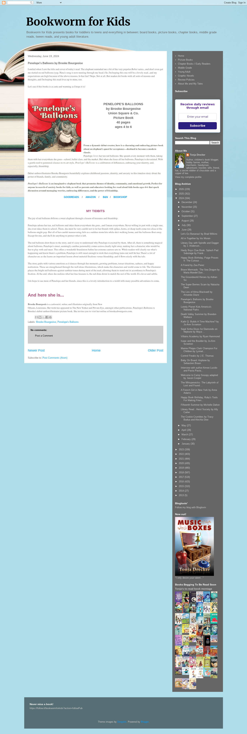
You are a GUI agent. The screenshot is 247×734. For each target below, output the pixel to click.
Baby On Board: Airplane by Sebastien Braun (195, 362)
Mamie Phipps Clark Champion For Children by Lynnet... (199, 350)
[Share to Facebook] (47, 317)
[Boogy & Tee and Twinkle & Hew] (179, 610)
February (186, 439)
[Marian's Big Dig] (186, 622)
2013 (182, 495)
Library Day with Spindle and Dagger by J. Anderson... (200, 244)
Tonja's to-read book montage (193, 588)
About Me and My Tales (190, 83)
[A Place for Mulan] (193, 634)
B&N (105, 197)
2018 (182, 472)
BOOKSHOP (120, 197)
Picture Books (185, 59)
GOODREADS (71, 197)
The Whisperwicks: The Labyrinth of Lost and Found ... (199, 384)
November (187, 207)
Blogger (145, 721)
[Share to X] (43, 317)
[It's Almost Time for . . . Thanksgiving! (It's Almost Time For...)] (179, 686)
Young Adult (184, 71)
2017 (182, 477)
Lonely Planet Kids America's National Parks (196, 308)
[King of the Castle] (207, 666)
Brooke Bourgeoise (46, 322)
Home (96, 350)
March (185, 434)
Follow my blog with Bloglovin (190, 507)
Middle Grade (185, 67)
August (186, 220)
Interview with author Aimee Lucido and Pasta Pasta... (199, 369)
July (184, 225)
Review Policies (186, 79)
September (188, 216)
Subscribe (197, 125)
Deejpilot (121, 721)
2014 (182, 490)
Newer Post (36, 350)
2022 (182, 454)
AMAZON (91, 197)
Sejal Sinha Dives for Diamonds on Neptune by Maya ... (199, 330)
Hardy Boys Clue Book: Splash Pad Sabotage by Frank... (199, 252)
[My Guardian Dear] (207, 675)
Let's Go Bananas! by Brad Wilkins (199, 233)
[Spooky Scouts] (179, 673)
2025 (182, 193)
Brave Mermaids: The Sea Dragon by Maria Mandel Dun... (200, 271)
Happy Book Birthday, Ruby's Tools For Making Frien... (199, 399)
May (184, 425)
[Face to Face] (179, 656)
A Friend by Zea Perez (192, 265)
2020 (182, 463)
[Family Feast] (186, 632)
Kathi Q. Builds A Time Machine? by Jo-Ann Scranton (200, 323)
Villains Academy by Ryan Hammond (200, 336)
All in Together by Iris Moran (195, 238)
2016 (182, 481)
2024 (182, 198)
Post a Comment (44, 335)
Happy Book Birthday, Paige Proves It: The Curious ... (199, 259)
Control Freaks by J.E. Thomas (197, 355)
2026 (182, 189)
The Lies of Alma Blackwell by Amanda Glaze (196, 293)
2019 (182, 467)
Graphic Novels (186, 75)
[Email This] (36, 317)
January (186, 443)
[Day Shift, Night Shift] (193, 641)
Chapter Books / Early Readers (194, 63)
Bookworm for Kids (78, 21)
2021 (182, 458)
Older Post (155, 350)
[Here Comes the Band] (207, 612)
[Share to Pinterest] (50, 317)
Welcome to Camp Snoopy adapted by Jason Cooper (199, 376)
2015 (182, 486)
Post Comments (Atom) (54, 357)
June (184, 229)
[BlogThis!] (40, 317)
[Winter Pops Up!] (214, 622)
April (184, 430)
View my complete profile (188, 177)
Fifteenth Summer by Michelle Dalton (200, 404)
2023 (182, 449)
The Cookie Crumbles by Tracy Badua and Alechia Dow (197, 418)
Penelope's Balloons (68, 322)
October (186, 211)
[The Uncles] (186, 666)
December (187, 202)
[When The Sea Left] (193, 654)
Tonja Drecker (197, 154)
